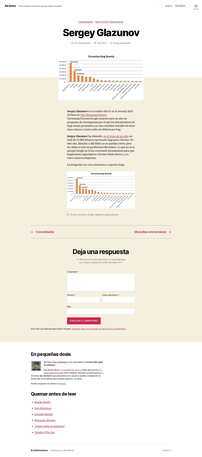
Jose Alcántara (84, 43)
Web (69, 306)
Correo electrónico (110, 295)
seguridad (99, 214)
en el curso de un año (115, 136)
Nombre (71, 295)
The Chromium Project (93, 115)
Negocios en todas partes (109, 22)
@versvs (62, 383)
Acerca (168, 6)
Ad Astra (10, 5)
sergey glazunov (111, 214)
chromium (82, 214)
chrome (73, 214)
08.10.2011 (102, 43)
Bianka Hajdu (42, 402)
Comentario (72, 272)
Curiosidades (86, 22)
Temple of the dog (44, 432)
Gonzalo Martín (43, 414)
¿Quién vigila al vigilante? (49, 426)
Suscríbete (180, 6)
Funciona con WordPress (62, 450)
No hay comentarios (122, 43)
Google (90, 214)
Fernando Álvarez (44, 420)
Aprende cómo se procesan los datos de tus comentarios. (99, 329)
